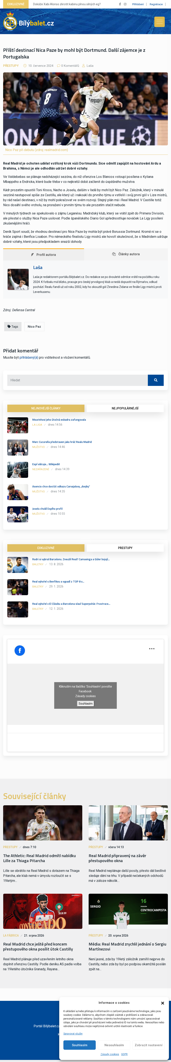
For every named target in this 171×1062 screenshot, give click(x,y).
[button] (163, 1003)
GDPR (124, 1054)
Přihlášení (138, 4)
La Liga (37, 424)
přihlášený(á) (29, 357)
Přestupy (11, 66)
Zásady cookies (110, 1054)
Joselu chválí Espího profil (47, 509)
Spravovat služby (73, 1033)
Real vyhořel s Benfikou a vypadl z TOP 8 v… (58, 581)
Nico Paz (34, 326)
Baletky (37, 564)
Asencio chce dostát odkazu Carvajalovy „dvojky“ (61, 486)
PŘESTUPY (125, 548)
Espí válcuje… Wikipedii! (46, 464)
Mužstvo (38, 447)
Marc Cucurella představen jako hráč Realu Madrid (62, 442)
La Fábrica (11, 935)
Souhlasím (79, 1045)
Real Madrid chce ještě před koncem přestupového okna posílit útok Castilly (38, 947)
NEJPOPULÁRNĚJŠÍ (125, 408)
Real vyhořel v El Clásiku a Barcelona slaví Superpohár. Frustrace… (71, 604)
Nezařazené (40, 469)
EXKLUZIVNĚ (45, 548)
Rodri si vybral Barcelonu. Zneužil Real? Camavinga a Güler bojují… (71, 559)
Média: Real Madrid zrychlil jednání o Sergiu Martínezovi (127, 947)
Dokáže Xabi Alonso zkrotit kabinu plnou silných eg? (67, 4)
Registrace (156, 4)
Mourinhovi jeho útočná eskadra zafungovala (59, 420)
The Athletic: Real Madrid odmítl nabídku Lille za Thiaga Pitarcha (39, 858)
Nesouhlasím (114, 1045)
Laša (89, 66)
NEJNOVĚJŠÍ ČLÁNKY (45, 408)
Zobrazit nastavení (148, 1045)
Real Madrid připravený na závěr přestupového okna (117, 858)
